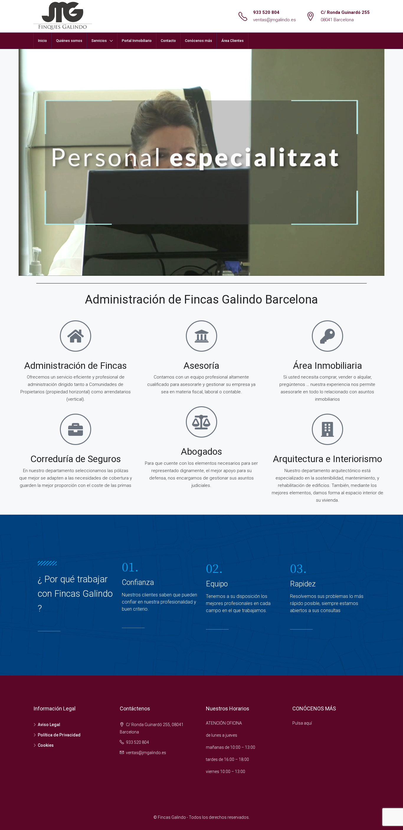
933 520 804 (266, 12)
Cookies (46, 745)
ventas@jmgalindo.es (274, 19)
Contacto (168, 41)
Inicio (42, 41)
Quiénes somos (69, 41)
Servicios (99, 41)
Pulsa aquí (302, 723)
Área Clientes (232, 41)
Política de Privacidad (59, 735)
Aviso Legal (49, 724)
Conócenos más (198, 41)
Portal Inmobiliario (137, 41)
